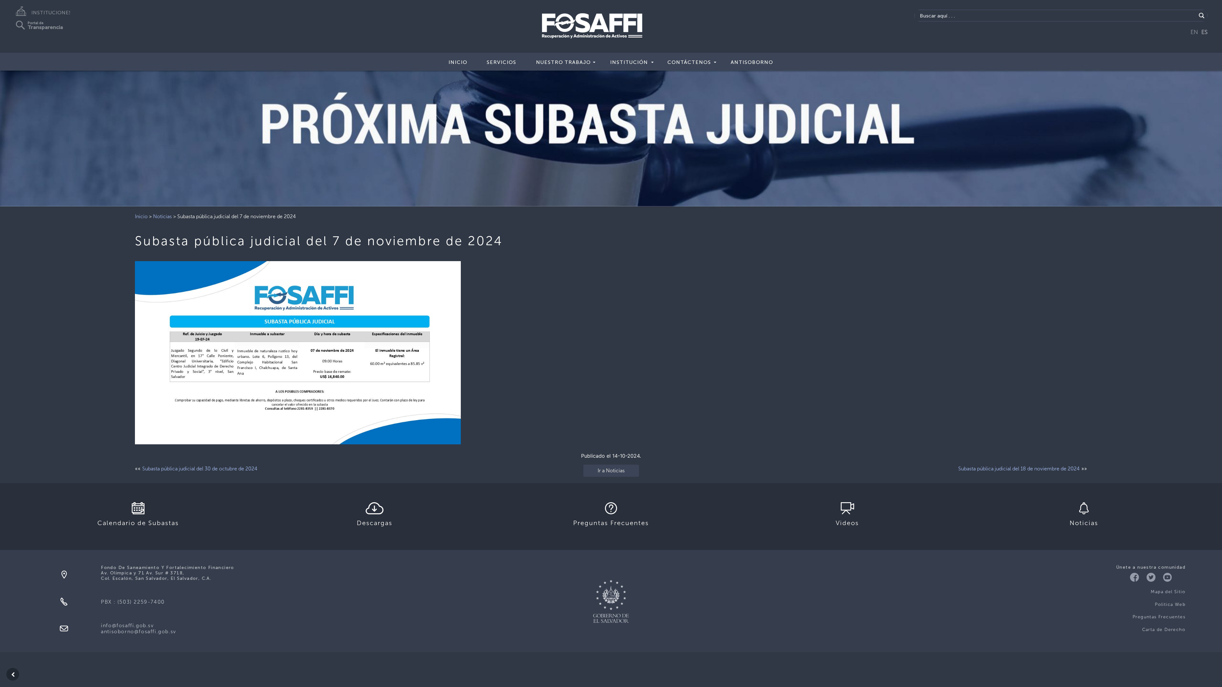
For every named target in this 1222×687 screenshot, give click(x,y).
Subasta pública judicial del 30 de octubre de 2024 (199, 469)
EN (1194, 32)
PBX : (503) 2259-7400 (133, 602)
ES (1204, 32)
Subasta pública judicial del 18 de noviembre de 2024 (1019, 469)
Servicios (501, 62)
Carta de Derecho (1163, 629)
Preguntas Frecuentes (1159, 617)
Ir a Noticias (611, 471)
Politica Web (1170, 604)
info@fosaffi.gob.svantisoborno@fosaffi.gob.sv (138, 628)
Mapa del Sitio (1168, 591)
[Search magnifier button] (1201, 15)
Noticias (162, 216)
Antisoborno (752, 62)
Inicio (457, 62)
